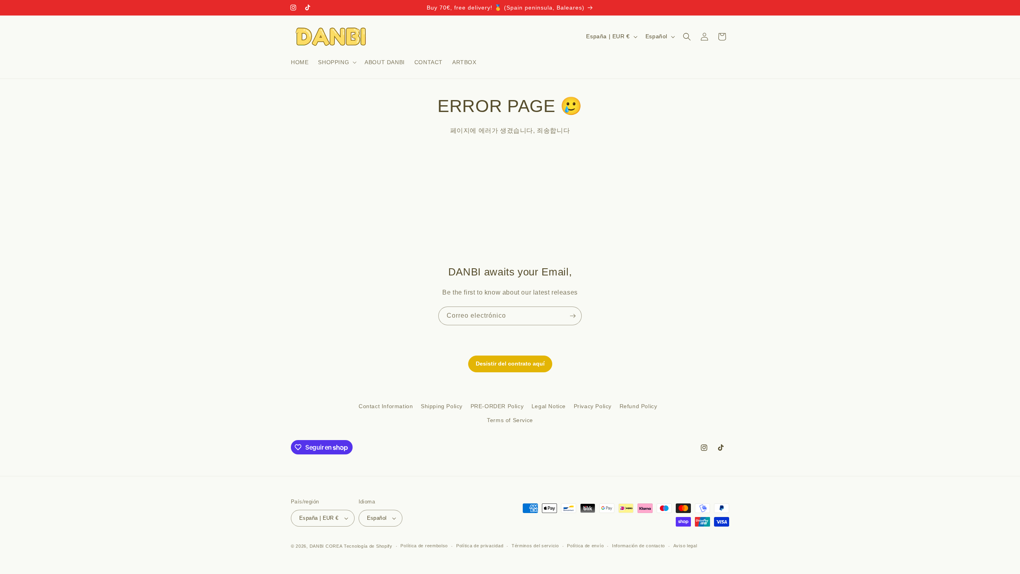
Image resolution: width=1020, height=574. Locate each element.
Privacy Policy (593, 406)
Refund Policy (638, 406)
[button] (336, 62)
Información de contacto (638, 545)
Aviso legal (685, 545)
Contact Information (386, 406)
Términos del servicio (535, 545)
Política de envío (585, 545)
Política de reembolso (424, 545)
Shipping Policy (442, 406)
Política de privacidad (479, 545)
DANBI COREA (326, 546)
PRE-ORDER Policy (497, 406)
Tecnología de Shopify (368, 546)
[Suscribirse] (572, 316)
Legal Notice (549, 406)
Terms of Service (510, 420)
